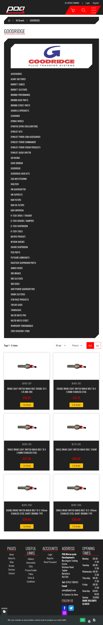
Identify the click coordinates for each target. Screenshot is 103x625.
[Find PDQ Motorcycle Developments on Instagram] (64, 613)
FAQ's (31, 566)
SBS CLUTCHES (17, 278)
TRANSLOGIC (16, 310)
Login (88, 2)
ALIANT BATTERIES (18, 79)
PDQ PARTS (15, 252)
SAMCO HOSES (17, 268)
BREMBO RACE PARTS (19, 100)
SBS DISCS (15, 283)
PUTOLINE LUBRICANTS (20, 257)
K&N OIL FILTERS (17, 205)
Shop (12, 562)
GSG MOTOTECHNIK (19, 178)
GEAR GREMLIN (17, 163)
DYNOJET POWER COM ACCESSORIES (25, 136)
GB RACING (15, 157)
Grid (90, 345)
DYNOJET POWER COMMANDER (23, 142)
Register (96, 2)
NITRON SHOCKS (17, 241)
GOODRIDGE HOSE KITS (20, 173)
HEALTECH (15, 184)
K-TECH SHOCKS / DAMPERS (22, 220)
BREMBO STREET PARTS (20, 105)
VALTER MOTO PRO (18, 315)
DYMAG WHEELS (17, 121)
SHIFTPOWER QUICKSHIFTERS (23, 289)
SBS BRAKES (16, 273)
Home (11, 554)
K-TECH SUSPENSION (19, 226)
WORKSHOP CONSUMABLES (22, 325)
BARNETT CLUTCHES (19, 89)
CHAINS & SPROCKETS (20, 110)
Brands (11, 565)
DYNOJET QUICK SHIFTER (21, 152)
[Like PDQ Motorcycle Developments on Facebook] (64, 608)
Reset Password (50, 562)
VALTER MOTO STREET (20, 320)
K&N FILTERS (16, 199)
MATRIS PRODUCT (18, 236)
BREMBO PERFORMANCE (20, 94)
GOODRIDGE (16, 168)
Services (11, 569)
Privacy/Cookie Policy (31, 572)
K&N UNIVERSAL (17, 210)
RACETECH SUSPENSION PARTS (23, 262)
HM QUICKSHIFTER (18, 189)
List (97, 345)
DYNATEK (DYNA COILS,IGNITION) (24, 126)
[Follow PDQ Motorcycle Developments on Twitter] (71, 608)
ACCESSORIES (16, 74)
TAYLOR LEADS (16, 304)
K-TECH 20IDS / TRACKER (21, 215)
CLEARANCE (15, 115)
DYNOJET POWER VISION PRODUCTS (25, 147)
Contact (12, 573)
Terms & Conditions (31, 579)
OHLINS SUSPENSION (19, 247)
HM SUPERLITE (17, 194)
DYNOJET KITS (16, 131)
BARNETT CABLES (18, 84)
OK (82, 620)
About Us (11, 558)
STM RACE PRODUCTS (20, 299)
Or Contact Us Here (70, 594)
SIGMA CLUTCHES (18, 294)
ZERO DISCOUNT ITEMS (20, 331)
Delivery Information (30, 560)
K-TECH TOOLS (17, 231)
